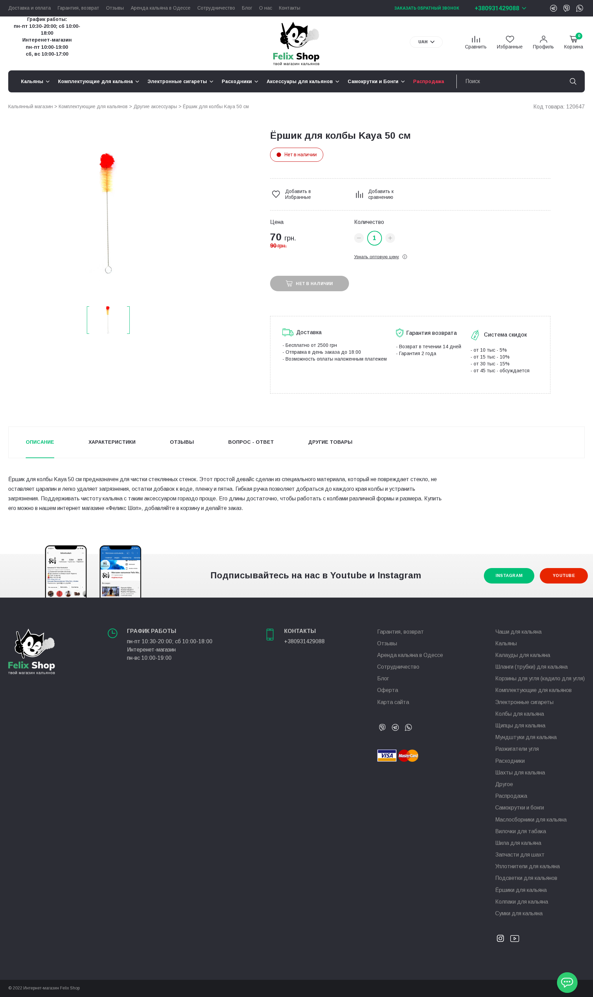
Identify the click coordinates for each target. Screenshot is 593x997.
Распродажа (511, 796)
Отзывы (115, 8)
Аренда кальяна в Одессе (160, 8)
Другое (504, 784)
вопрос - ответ (251, 442)
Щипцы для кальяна (520, 725)
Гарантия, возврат (78, 8)
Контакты (289, 8)
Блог (247, 8)
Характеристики (112, 442)
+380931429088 (497, 8)
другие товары (330, 442)
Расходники (510, 761)
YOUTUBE (564, 575)
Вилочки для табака (520, 831)
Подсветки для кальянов (526, 878)
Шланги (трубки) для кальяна (531, 667)
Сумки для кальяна (519, 913)
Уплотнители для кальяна (527, 866)
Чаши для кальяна (518, 632)
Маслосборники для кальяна (531, 820)
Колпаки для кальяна (521, 902)
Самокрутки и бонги (519, 808)
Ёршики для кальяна (521, 890)
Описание (40, 442)
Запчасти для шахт (520, 855)
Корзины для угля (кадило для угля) (540, 678)
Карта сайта (393, 702)
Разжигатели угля (517, 749)
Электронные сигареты (524, 702)
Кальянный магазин (30, 106)
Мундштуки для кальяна (526, 737)
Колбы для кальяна (519, 714)
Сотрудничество (216, 8)
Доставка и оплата (29, 8)
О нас (265, 8)
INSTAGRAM (509, 575)
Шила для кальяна (518, 843)
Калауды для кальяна (522, 655)
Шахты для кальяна (520, 772)
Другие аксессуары (155, 106)
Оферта (387, 690)
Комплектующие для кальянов (93, 106)
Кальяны (506, 643)
